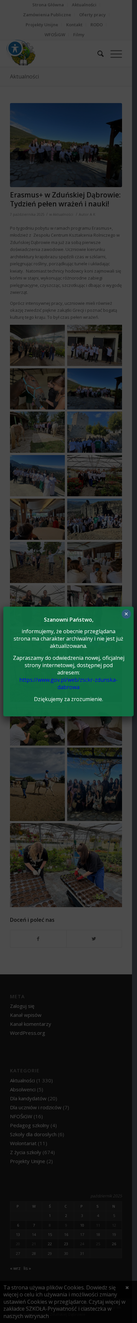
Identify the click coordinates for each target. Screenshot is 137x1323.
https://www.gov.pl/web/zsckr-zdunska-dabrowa (68, 683)
